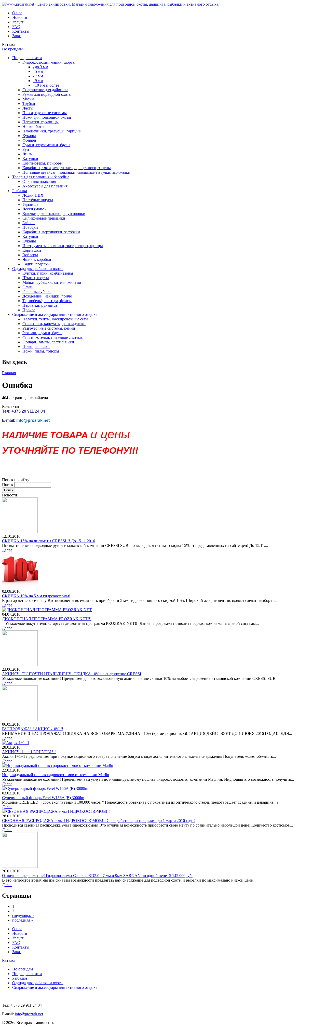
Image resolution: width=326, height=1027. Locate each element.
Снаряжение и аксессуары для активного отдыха (54, 314)
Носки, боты (33, 126)
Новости (19, 17)
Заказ (16, 36)
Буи (25, 149)
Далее (7, 550)
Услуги (18, 22)
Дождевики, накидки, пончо (47, 296)
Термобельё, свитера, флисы (47, 301)
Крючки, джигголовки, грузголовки (53, 213)
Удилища (30, 204)
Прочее (28, 310)
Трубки (28, 103)
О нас (17, 13)
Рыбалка (19, 190)
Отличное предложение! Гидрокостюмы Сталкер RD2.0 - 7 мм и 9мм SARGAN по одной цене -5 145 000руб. (97, 875)
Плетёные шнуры (37, 200)
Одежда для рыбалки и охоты (37, 268)
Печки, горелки (36, 346)
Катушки (30, 158)
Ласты (27, 108)
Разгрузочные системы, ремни (48, 328)
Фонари (29, 140)
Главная (9, 373)
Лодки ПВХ (33, 195)
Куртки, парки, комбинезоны (47, 273)
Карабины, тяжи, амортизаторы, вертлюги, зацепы (66, 168)
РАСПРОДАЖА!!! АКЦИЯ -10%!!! (32, 729)
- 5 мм (38, 71)
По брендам (12, 49)
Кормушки (31, 250)
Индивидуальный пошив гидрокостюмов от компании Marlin (55, 775)
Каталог (9, 960)
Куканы (29, 135)
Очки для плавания (39, 181)
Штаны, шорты (35, 278)
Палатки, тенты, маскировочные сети (55, 319)
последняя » (22, 920)
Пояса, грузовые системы (44, 113)
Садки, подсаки (36, 264)
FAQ (16, 26)
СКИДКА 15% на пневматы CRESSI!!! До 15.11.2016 (48, 541)
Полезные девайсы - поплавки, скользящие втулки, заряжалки (76, 172)
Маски (28, 99)
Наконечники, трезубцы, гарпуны (52, 131)
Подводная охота (27, 58)
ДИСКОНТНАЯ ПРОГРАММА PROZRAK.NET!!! (46, 619)
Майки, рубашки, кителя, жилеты (51, 282)
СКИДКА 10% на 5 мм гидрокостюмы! (36, 596)
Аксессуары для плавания (44, 186)
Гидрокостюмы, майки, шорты (48, 62)
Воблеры (30, 255)
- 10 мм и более (46, 85)
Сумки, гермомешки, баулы (46, 145)
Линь (27, 154)
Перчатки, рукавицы (40, 122)
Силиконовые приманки (43, 218)
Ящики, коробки (36, 259)
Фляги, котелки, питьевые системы (53, 337)
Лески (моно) (34, 209)
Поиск (8, 484)
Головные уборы (36, 291)
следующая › (23, 915)
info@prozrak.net (33, 420)
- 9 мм (38, 80)
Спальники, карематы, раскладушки (54, 323)
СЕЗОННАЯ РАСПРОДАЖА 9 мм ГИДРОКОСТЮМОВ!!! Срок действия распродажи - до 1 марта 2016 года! (98, 820)
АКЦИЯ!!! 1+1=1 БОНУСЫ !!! (29, 752)
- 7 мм (38, 76)
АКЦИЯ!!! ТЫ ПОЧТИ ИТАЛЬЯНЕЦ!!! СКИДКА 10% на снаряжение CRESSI (71, 674)
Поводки (30, 227)
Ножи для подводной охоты (46, 117)
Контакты (20, 31)
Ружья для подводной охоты (47, 94)
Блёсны (28, 223)
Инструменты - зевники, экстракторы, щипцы (62, 246)
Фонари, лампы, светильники (48, 342)
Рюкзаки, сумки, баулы (42, 333)
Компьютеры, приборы (42, 163)
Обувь (27, 287)
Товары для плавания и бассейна (40, 177)
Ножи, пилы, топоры (40, 351)
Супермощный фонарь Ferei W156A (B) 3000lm (43, 797)
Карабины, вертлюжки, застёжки (51, 232)
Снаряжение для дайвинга (45, 90)
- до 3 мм (40, 67)
